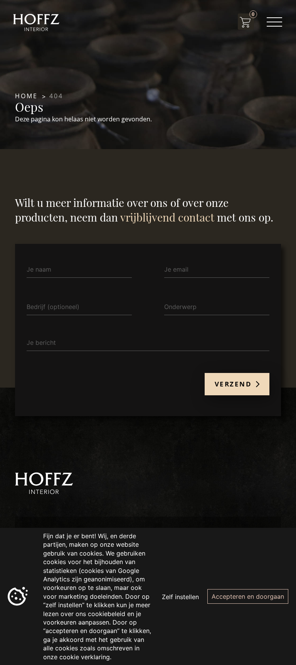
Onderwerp (180, 307)
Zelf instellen (180, 597)
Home (26, 95)
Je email (176, 269)
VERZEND (234, 384)
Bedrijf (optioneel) (53, 307)
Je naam (39, 269)
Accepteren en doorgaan (248, 596)
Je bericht (41, 342)
